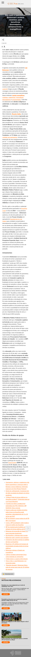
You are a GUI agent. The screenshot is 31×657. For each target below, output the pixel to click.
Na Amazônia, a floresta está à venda (17, 535)
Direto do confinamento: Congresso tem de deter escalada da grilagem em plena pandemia (17, 493)
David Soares (12, 462)
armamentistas (16, 99)
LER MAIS (5, 594)
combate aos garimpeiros (9, 137)
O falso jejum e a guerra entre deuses (17, 559)
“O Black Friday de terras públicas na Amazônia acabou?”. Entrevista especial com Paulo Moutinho (17, 499)
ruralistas (5, 97)
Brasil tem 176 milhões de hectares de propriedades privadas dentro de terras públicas (17, 546)
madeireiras (11, 97)
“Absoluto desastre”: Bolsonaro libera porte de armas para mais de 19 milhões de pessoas (17, 567)
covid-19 (4, 89)
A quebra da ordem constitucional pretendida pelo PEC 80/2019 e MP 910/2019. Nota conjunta (16, 506)
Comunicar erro (8, 574)
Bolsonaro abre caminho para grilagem (17, 537)
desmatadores (6, 99)
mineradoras (19, 97)
